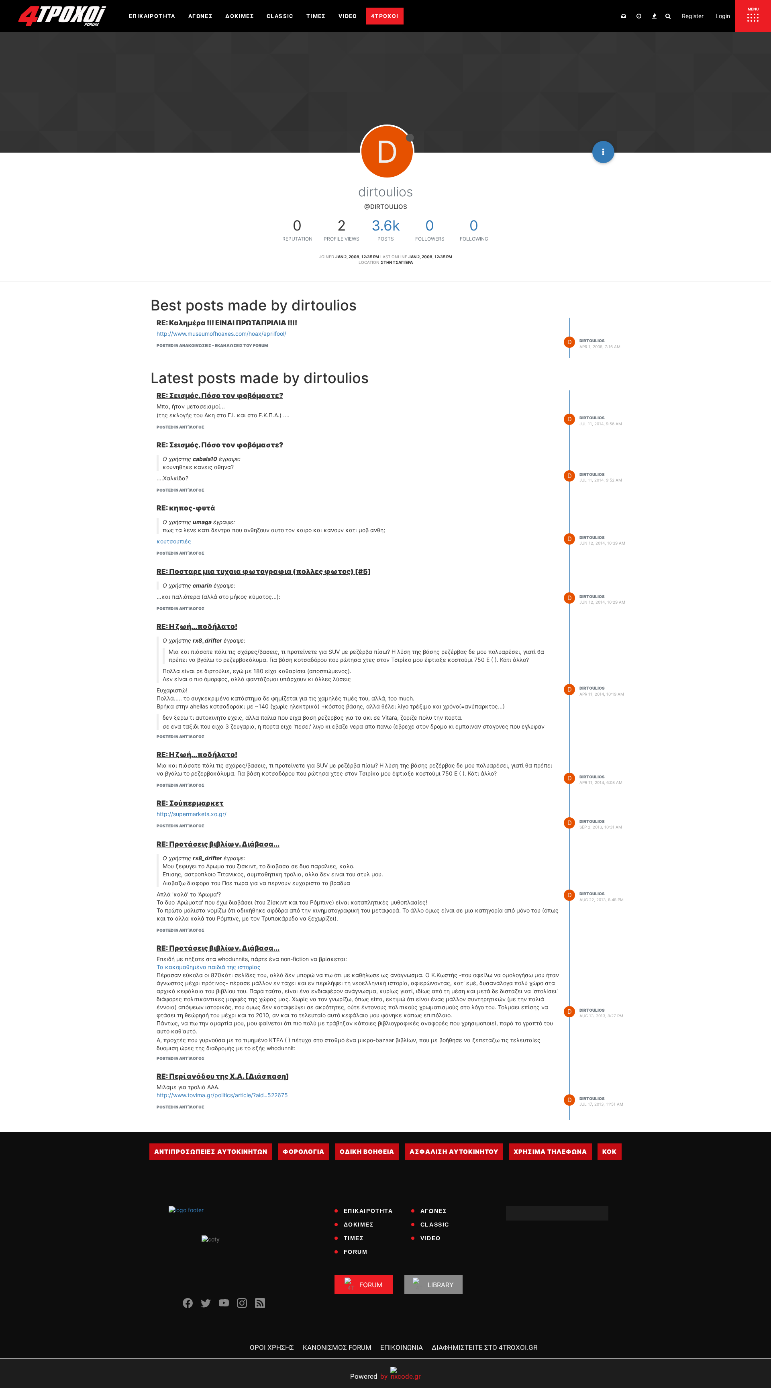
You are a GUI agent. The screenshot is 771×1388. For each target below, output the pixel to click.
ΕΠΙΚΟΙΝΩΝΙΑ (401, 1347)
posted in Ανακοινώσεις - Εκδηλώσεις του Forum (212, 345)
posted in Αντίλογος (180, 427)
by (369, 1376)
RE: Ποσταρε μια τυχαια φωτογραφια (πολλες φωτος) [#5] (264, 571)
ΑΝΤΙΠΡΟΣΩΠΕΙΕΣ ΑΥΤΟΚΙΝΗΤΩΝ (210, 1151)
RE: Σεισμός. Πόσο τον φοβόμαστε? (220, 395)
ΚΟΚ (609, 1151)
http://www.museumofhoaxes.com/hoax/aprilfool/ (221, 333)
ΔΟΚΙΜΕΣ (359, 1224)
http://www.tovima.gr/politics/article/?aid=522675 (222, 1095)
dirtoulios (592, 340)
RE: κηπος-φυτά (186, 508)
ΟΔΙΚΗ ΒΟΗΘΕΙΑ (367, 1151)
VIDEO (430, 1238)
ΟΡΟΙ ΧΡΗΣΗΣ (272, 1347)
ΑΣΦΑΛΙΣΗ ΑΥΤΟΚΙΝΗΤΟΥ (454, 1151)
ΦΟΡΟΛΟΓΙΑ (303, 1151)
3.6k (385, 225)
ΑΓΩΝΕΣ (433, 1211)
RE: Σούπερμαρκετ (190, 803)
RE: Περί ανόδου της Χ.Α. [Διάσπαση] (223, 1076)
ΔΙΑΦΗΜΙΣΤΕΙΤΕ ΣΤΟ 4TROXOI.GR (484, 1347)
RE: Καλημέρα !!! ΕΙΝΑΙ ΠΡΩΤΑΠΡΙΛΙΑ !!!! (227, 322)
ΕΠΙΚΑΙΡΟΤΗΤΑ (368, 1211)
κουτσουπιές (174, 541)
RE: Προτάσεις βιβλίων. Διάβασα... (218, 844)
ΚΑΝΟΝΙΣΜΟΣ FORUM (337, 1347)
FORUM (356, 1252)
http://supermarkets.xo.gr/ (191, 813)
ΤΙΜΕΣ (354, 1238)
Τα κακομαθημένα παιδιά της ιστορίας (209, 966)
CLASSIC (434, 1224)
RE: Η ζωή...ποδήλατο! (197, 626)
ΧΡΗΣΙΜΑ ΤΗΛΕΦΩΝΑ (550, 1151)
